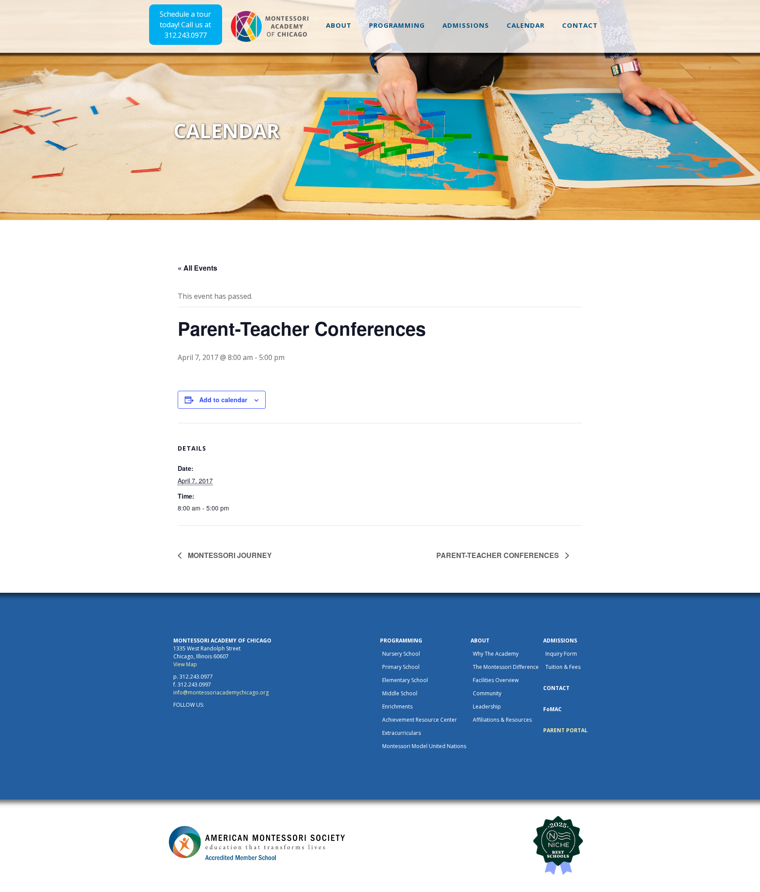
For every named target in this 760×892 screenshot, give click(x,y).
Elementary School (405, 680)
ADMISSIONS (465, 25)
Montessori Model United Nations (424, 746)
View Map (185, 664)
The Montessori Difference (506, 667)
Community (487, 693)
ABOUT (338, 25)
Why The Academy (496, 653)
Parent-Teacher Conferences (498, 555)
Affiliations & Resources (502, 719)
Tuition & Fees (563, 667)
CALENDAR (525, 25)
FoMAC (552, 709)
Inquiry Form (561, 653)
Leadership (487, 706)
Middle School (399, 693)
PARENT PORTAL (565, 730)
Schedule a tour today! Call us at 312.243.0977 (185, 24)
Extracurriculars (401, 733)
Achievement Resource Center (419, 719)
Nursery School (401, 653)
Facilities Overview (496, 680)
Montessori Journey (229, 555)
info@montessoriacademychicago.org (221, 692)
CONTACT (580, 25)
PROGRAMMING (397, 25)
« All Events (197, 268)
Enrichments (397, 706)
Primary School (401, 667)
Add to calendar (223, 399)
